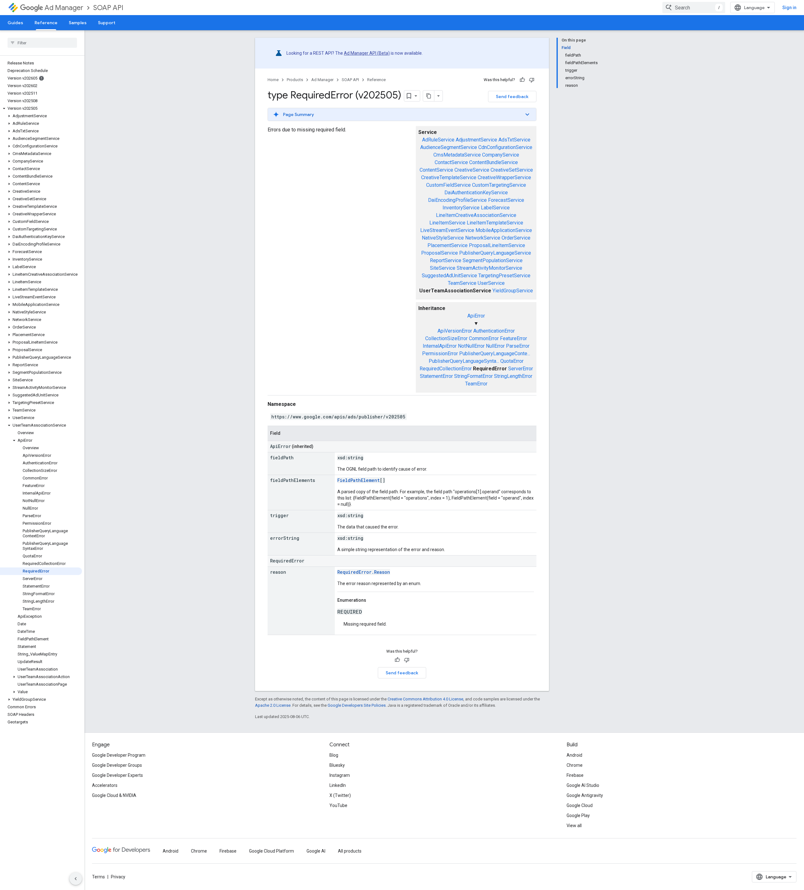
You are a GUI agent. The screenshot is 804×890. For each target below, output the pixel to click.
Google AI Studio (583, 785)
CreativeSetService (512, 170)
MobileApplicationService (503, 230)
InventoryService (461, 208)
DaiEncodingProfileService (457, 200)
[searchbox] (42, 43)
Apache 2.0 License (273, 705)
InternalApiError (440, 346)
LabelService (495, 208)
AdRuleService (438, 140)
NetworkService (482, 238)
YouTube (338, 805)
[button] (41, 108)
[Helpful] (522, 80)
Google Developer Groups (117, 765)
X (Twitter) (340, 795)
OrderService (516, 238)
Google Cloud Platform (271, 851)
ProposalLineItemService (497, 245)
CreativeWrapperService (504, 177)
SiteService (442, 268)
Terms (98, 876)
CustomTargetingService (499, 185)
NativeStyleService (443, 238)
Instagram (339, 775)
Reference (46, 22)
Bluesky (337, 765)
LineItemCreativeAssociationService (476, 215)
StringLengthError (513, 376)
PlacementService (447, 245)
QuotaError (512, 361)
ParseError (518, 346)
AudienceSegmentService (448, 147)
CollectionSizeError (446, 338)
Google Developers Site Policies (357, 705)
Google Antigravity (585, 795)
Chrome (575, 765)
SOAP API (108, 7)
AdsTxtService (514, 140)
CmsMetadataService (457, 155)
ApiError (476, 316)
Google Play (578, 815)
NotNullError (471, 346)
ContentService (436, 170)
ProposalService (439, 253)
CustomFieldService (448, 185)
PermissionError (440, 354)
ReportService (445, 260)
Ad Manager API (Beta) (367, 53)
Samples (78, 22)
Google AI (316, 851)
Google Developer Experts (117, 775)
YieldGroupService (512, 291)
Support (106, 22)
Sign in (789, 7)
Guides (15, 22)
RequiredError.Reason (363, 572)
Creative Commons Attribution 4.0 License (425, 699)
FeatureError (513, 338)
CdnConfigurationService (505, 147)
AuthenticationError (494, 331)
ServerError (520, 369)
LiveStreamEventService (447, 230)
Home (273, 79)
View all (574, 825)
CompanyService (500, 155)
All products (349, 851)
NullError (495, 346)
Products (295, 79)
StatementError (436, 376)
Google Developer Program (118, 755)
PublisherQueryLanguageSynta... (464, 361)
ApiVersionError (454, 331)
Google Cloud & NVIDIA (114, 795)
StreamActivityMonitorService (489, 268)
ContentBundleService (493, 162)
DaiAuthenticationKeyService (476, 193)
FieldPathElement (358, 480)
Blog (333, 755)
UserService (491, 283)
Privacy (118, 876)
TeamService (462, 283)
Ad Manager (64, 7)
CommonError (484, 338)
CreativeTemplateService (448, 177)
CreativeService (471, 170)
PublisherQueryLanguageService (495, 253)
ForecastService (506, 200)
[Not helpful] (531, 80)
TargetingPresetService (504, 276)
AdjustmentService (476, 140)
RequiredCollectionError (446, 369)
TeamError (476, 384)
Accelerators (104, 785)
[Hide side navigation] (75, 878)
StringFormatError (473, 376)
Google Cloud (580, 805)
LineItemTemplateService (495, 223)
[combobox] (693, 7)
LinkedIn (337, 785)
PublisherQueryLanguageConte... (494, 354)
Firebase (575, 775)
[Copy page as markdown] (428, 96)
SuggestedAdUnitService (449, 276)
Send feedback (512, 96)
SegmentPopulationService (493, 260)
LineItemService (447, 223)
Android (574, 755)
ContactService (451, 162)
